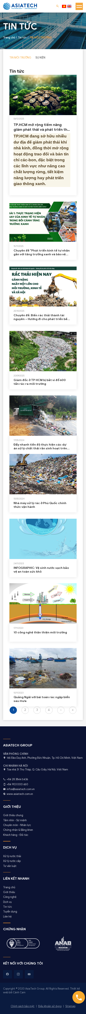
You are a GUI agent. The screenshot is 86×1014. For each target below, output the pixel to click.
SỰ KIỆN (40, 57)
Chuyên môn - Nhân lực (17, 825)
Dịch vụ (7, 902)
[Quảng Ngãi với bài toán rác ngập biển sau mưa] (43, 668)
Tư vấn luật (9, 866)
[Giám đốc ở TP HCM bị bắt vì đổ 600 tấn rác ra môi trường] (43, 351)
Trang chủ (9, 887)
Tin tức (7, 907)
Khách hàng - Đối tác (15, 835)
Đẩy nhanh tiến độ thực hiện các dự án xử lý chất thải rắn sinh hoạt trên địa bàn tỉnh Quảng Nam (40, 446)
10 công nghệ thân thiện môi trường (40, 632)
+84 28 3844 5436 (17, 779)
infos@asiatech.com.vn (21, 789)
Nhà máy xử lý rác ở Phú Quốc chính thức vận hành (40, 505)
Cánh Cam (19, 992)
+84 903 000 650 (17, 784)
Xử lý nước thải (12, 856)
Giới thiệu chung (13, 815)
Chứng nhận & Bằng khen (18, 830)
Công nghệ (9, 897)
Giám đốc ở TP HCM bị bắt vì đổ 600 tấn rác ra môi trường (40, 381)
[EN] (69, 6)
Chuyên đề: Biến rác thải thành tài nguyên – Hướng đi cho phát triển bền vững (41, 317)
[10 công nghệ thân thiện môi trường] (43, 603)
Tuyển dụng (10, 911)
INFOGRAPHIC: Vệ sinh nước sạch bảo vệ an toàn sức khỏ (41, 569)
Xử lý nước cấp (12, 861)
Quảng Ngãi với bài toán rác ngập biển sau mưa (42, 699)
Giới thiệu (9, 892)
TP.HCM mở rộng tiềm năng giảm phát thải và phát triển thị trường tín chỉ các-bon (41, 127)
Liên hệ (7, 916)
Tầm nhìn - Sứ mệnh (15, 820)
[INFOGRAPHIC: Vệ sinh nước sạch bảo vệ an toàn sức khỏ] (43, 539)
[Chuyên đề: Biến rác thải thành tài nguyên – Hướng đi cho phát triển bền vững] (43, 286)
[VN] (64, 6)
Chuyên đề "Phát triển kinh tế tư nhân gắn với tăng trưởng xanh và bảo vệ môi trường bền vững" (42, 252)
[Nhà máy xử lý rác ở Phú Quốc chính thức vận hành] (43, 474)
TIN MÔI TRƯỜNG (20, 57)
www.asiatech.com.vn (20, 794)
